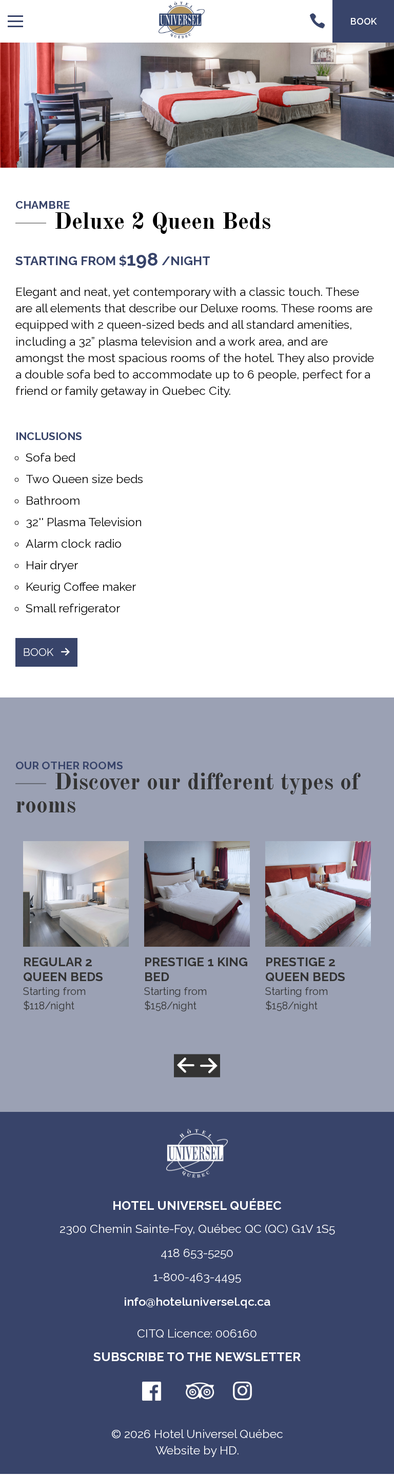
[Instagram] (242, 1392)
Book (38, 652)
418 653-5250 (197, 1253)
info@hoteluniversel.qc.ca (197, 1301)
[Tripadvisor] (197, 1392)
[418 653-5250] (317, 21)
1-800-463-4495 (197, 1277)
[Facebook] (152, 1392)
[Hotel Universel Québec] (182, 21)
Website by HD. (197, 1450)
